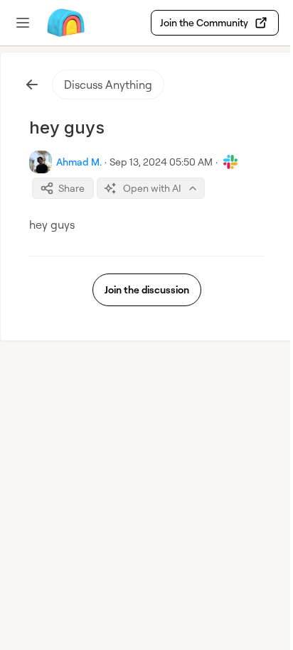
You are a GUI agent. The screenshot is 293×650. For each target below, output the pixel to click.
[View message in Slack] (230, 162)
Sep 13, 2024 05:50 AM (161, 162)
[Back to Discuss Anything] (32, 84)
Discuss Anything (108, 84)
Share (71, 188)
